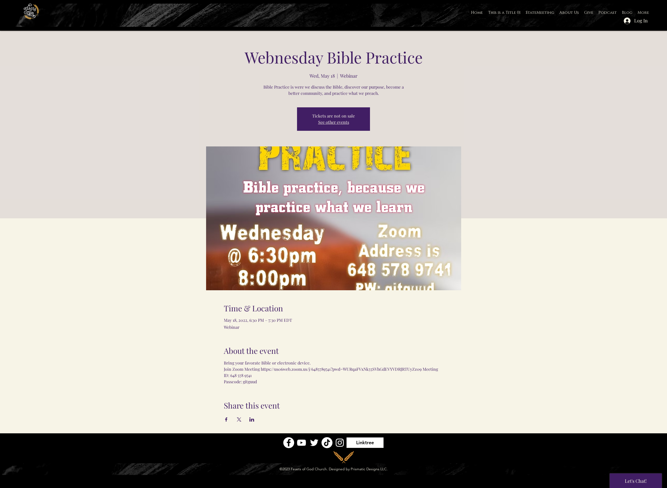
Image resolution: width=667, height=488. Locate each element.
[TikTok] (327, 442)
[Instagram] (339, 442)
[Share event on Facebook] (226, 419)
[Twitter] (314, 442)
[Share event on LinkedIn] (251, 419)
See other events (333, 122)
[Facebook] (288, 442)
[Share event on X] (239, 419)
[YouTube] (301, 442)
